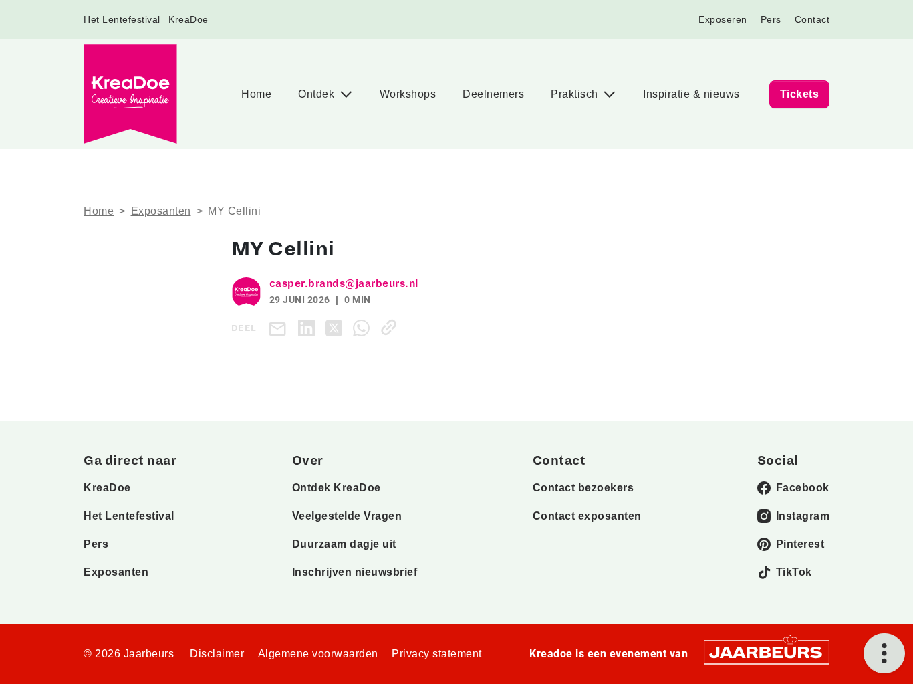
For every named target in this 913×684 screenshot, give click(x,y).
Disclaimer (217, 653)
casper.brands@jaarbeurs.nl (343, 283)
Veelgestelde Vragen (347, 516)
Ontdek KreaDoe (336, 487)
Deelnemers (493, 94)
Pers (771, 19)
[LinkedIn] (309, 327)
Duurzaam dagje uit (344, 544)
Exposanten (161, 211)
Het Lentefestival (122, 19)
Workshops (408, 94)
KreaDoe (188, 19)
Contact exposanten (587, 516)
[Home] (130, 94)
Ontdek (318, 94)
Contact (812, 19)
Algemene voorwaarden (318, 653)
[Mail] (280, 328)
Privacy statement (437, 653)
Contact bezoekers (583, 487)
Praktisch (576, 94)
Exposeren (722, 19)
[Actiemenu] (884, 653)
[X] (336, 327)
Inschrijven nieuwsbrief (355, 572)
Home (256, 94)
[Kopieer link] (391, 327)
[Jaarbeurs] (766, 651)
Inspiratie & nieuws (691, 94)
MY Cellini (234, 211)
